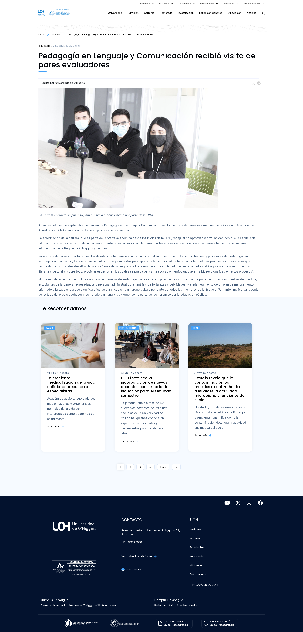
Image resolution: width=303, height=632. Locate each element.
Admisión (133, 12)
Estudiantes (185, 3)
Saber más (54, 426)
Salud (49, 328)
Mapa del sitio (133, 569)
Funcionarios (207, 3)
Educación (45, 46)
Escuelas (164, 3)
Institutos (145, 3)
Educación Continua (210, 12)
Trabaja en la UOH (204, 585)
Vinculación (234, 12)
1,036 (163, 466)
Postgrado (166, 12)
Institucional (128, 328)
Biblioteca (230, 3)
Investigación (186, 12)
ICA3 (196, 328)
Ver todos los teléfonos (137, 556)
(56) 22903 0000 (131, 542)
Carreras (149, 12)
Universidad (115, 12)
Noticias (251, 12)
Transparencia (252, 3)
